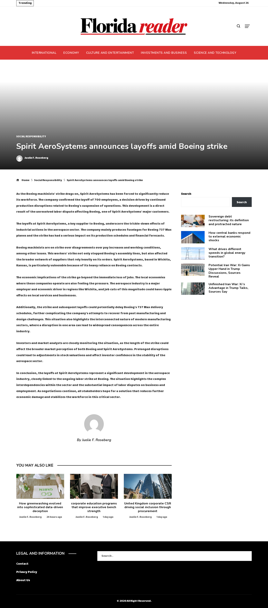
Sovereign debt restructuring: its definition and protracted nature (229, 220)
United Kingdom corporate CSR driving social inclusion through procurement (147, 507)
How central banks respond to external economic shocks (229, 236)
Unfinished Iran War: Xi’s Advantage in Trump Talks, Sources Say (228, 288)
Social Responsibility (31, 137)
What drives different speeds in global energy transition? (227, 253)
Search (186, 194)
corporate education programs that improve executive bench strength (94, 507)
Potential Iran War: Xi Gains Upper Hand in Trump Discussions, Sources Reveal (229, 271)
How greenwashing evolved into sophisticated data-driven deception (40, 507)
